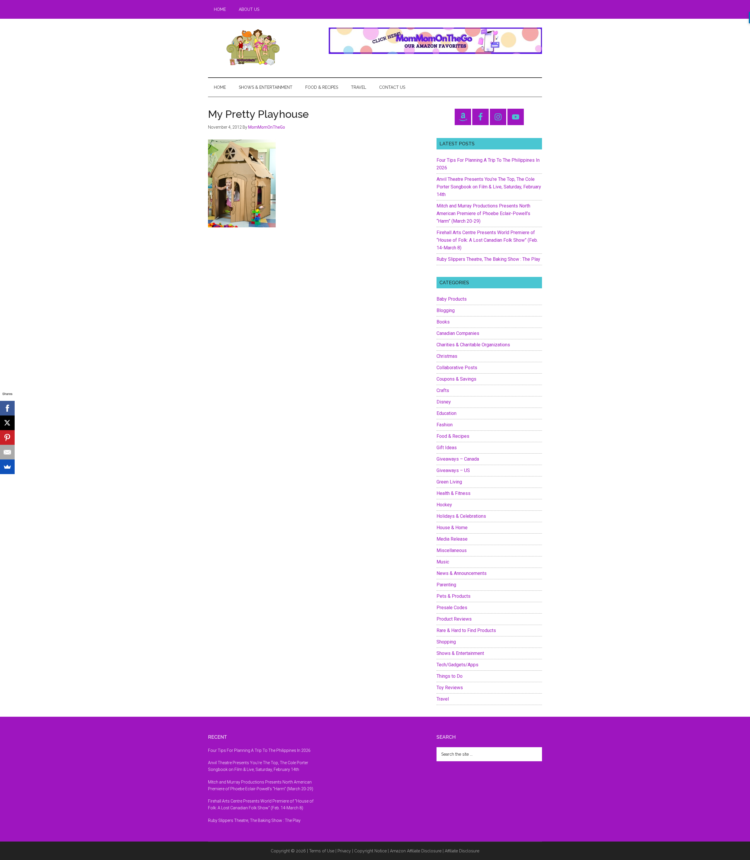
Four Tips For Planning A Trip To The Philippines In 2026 (259, 750)
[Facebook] (7, 408)
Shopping (446, 642)
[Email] (7, 452)
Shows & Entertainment (460, 653)
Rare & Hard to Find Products (466, 630)
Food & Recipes (453, 436)
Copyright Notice (370, 851)
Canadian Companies (458, 333)
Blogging (446, 310)
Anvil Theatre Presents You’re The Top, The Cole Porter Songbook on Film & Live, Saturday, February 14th (489, 186)
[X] (7, 422)
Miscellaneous (452, 550)
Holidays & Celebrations (461, 516)
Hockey (444, 505)
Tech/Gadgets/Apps (457, 664)
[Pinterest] (7, 437)
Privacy (344, 851)
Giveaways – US (453, 470)
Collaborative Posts (457, 367)
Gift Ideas (447, 447)
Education (446, 413)
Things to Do (450, 676)
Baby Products (452, 299)
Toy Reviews (450, 687)
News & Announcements (462, 573)
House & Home (452, 527)
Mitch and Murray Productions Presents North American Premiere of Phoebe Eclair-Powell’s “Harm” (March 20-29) (483, 213)
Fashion (445, 425)
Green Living (449, 482)
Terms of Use (321, 851)
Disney (444, 402)
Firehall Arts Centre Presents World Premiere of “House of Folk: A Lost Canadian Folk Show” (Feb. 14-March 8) (487, 240)
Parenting (446, 584)
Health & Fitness (454, 493)
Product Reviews (454, 619)
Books (443, 322)
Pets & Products (454, 596)
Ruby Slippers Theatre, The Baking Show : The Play (488, 259)
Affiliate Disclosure (462, 851)
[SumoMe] (7, 466)
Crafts (443, 390)
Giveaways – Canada (458, 459)
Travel (443, 699)
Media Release (452, 539)
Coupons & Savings (456, 379)
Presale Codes (452, 607)
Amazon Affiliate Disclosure (416, 851)
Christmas (447, 356)
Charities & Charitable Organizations (473, 345)
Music (443, 562)
